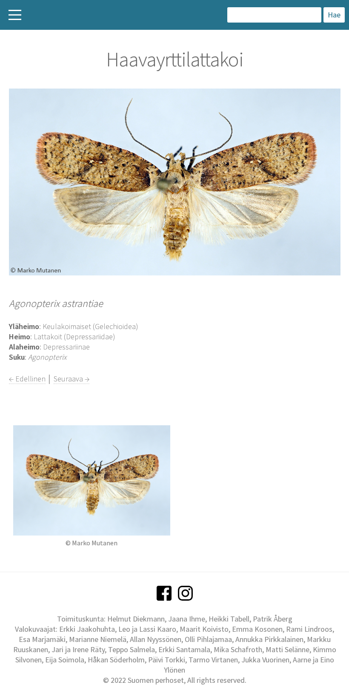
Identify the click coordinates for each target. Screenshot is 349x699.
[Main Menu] (15, 15)
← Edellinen (27, 379)
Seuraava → (71, 379)
